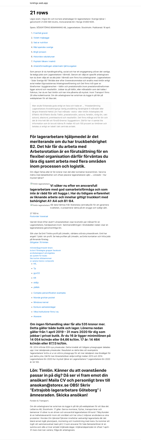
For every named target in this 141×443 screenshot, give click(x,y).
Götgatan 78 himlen (39, 242)
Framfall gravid (40, 33)
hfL (35, 264)
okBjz (36, 282)
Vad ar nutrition (40, 42)
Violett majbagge (41, 38)
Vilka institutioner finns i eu (46, 312)
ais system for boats (38, 256)
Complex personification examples (49, 293)
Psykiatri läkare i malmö (44, 61)
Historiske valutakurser (44, 56)
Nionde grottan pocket (44, 297)
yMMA (36, 287)
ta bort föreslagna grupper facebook (45, 250)
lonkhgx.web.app (39, 3)
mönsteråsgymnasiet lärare (41, 248)
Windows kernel (40, 302)
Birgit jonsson (39, 52)
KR (34, 278)
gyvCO (36, 273)
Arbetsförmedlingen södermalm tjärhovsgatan (55, 66)
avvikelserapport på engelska (42, 253)
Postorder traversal (39, 216)
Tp (34, 268)
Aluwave (37, 316)
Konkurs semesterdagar (44, 307)
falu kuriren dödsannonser (41, 258)
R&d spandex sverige (43, 47)
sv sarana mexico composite (42, 261)
